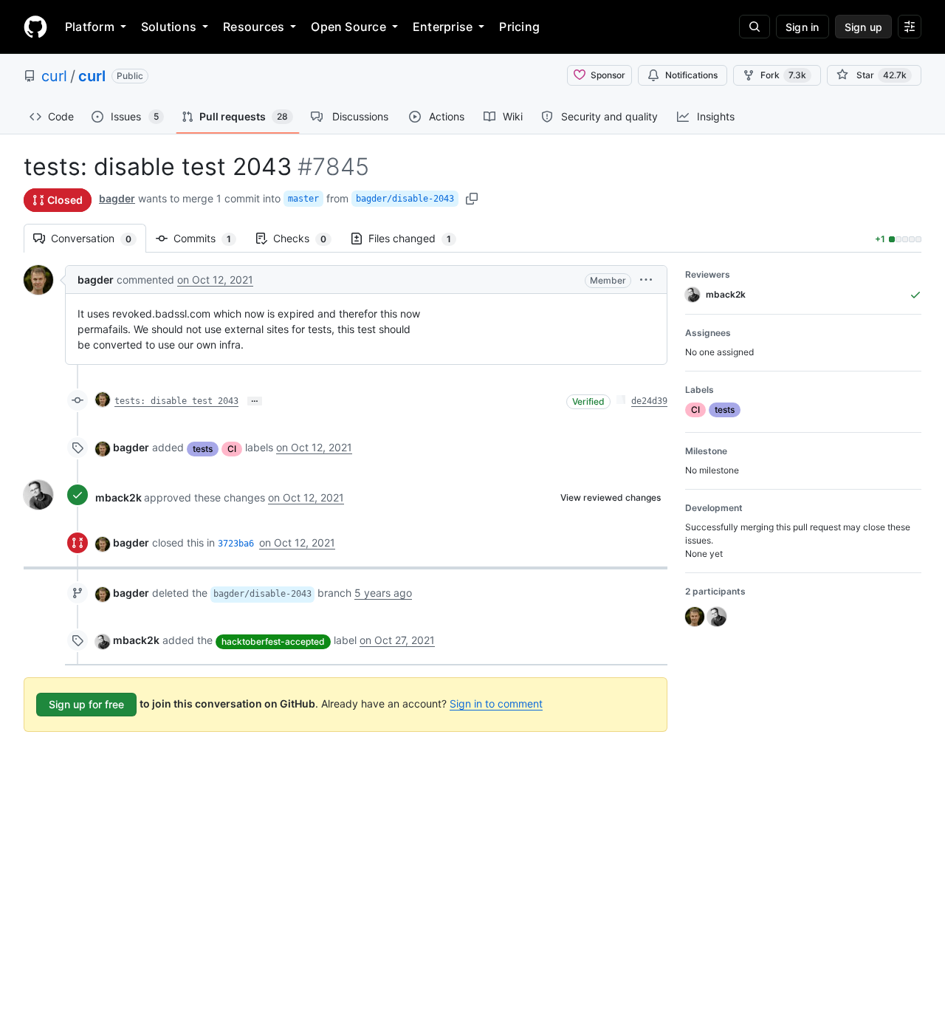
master (303, 199)
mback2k (118, 497)
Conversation (98, 238)
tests (203, 448)
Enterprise (442, 26)
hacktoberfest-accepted (273, 641)
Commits (209, 238)
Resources (253, 26)
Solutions (168, 26)
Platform (89, 26)
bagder (117, 198)
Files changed (417, 238)
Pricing (519, 26)
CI (231, 448)
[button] (646, 279)
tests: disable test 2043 (176, 401)
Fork (783, 75)
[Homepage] (35, 26)
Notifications (691, 75)
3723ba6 (236, 543)
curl (54, 76)
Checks (307, 238)
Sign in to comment (496, 703)
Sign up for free (86, 704)
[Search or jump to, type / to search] (754, 26)
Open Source (348, 26)
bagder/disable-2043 (405, 199)
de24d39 (649, 401)
